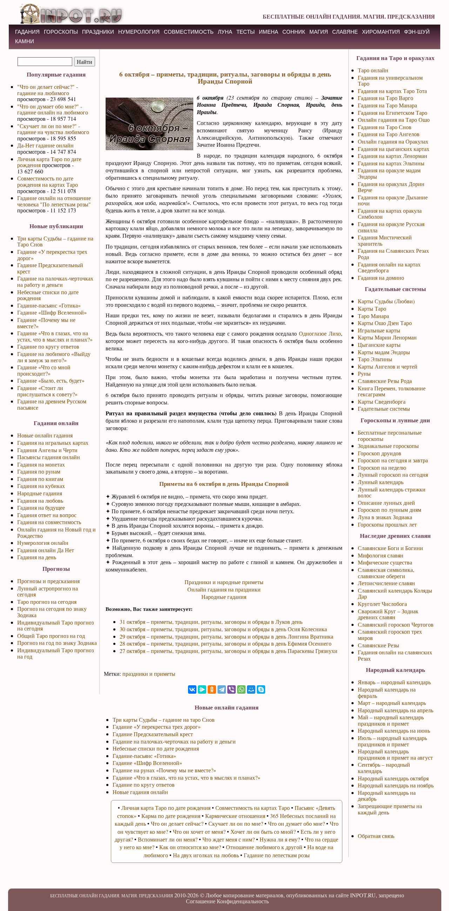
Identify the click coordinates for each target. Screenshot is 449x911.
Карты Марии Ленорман (387, 337)
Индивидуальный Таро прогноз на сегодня (55, 625)
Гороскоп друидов (379, 453)
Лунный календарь (380, 482)
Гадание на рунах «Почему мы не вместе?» (164, 770)
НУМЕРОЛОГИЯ (139, 32)
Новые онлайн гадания (45, 435)
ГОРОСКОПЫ (61, 32)
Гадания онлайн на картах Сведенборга (389, 267)
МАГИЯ (318, 32)
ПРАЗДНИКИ (98, 32)
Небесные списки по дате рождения (48, 295)
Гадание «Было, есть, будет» (51, 380)
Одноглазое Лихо (320, 333)
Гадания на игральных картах (52, 442)
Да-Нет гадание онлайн (45, 145)
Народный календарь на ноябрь (396, 785)
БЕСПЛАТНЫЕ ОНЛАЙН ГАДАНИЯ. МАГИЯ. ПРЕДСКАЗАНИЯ (349, 16)
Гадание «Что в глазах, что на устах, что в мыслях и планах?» (55, 336)
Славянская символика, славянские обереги (386, 573)
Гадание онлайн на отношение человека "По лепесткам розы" (54, 201)
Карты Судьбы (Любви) (386, 301)
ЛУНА (225, 32)
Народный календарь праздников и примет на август (395, 754)
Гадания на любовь (40, 500)
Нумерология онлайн (42, 542)
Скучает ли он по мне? (235, 823)
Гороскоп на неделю (382, 467)
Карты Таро (372, 308)
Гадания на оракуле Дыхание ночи (393, 200)
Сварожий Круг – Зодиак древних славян (388, 614)
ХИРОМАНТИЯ (381, 32)
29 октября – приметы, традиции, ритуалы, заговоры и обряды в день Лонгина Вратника (226, 636)
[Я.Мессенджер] (202, 689)
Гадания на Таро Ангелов (389, 134)
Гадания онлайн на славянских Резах (395, 655)
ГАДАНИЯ (27, 32)
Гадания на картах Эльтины (391, 163)
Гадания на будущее (41, 507)
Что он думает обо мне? (296, 823)
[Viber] (231, 689)
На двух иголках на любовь (206, 855)
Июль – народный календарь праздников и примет (392, 741)
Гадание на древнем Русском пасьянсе (51, 404)
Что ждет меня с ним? (228, 839)
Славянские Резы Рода (385, 380)
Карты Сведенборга (382, 401)
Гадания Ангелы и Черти (47, 450)
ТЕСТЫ (245, 32)
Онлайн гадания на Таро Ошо (394, 119)
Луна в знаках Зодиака (385, 517)
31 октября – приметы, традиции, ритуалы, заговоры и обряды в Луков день (211, 621)
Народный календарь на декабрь (387, 796)
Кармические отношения (235, 815)
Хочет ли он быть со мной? (263, 831)
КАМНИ (24, 41)
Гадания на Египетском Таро (392, 112)
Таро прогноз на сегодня (46, 601)
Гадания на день (36, 557)
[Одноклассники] (212, 689)
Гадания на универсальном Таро (390, 80)
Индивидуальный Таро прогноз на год (55, 653)
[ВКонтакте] (192, 689)
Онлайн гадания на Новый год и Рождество (56, 532)
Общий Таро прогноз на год (51, 635)
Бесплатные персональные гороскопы (390, 435)
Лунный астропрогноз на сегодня (47, 591)
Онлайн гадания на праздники (224, 589)
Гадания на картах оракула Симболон (390, 213)
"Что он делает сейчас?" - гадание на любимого (47, 90)
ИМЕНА (268, 32)
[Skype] (261, 689)
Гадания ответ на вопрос (46, 515)
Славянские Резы (378, 645)
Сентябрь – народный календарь (384, 767)
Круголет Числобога (382, 603)
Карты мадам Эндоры (384, 352)
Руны (364, 373)
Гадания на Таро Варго (385, 97)
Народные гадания (39, 493)
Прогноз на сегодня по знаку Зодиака (52, 612)
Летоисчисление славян (386, 583)
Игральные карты (379, 330)
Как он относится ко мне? (190, 847)
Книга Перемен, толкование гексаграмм (391, 391)
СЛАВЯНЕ (345, 32)
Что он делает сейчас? (177, 823)
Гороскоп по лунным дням (389, 509)
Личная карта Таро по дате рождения (49, 162)
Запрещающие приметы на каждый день (390, 809)
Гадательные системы (384, 408)
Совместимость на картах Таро (252, 807)
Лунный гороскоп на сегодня (393, 474)
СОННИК (293, 32)
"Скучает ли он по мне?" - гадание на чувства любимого (53, 129)
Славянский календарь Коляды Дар (395, 593)
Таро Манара (373, 315)
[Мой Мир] (251, 689)
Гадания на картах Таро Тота (392, 90)
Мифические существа (385, 562)
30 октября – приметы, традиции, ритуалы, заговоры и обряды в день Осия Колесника (223, 629)
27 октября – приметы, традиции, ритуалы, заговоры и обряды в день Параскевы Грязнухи (228, 650)
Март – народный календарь (392, 702)
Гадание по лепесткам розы (277, 855)
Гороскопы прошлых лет (387, 524)
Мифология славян (380, 555)
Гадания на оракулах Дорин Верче (391, 187)
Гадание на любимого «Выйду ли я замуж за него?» (54, 357)
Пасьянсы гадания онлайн (48, 457)
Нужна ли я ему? (280, 839)
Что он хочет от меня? (199, 831)
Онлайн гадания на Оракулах (393, 141)
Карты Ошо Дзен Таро (385, 322)
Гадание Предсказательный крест (50, 268)
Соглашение (200, 901)
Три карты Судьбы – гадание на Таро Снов (55, 241)
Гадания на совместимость (49, 522)
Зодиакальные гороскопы (388, 445)
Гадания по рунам (38, 471)
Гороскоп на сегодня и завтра (393, 460)
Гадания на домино (381, 277)
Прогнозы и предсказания (48, 581)
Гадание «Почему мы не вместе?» (46, 323)
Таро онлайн (373, 70)
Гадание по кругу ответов (48, 346)
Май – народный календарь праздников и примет (391, 720)
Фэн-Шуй (417, 32)
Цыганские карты (379, 344)
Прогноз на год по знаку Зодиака (57, 642)
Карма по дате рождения (170, 815)
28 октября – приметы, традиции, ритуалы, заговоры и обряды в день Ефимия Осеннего (225, 643)
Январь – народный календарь (394, 682)
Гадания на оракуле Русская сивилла (391, 227)
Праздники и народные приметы (224, 582)
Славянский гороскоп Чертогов (396, 624)
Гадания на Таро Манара (387, 105)
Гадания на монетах (41, 464)
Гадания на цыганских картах (393, 148)
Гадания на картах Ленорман (392, 155)
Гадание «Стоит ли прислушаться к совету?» (47, 391)
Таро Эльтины (375, 359)
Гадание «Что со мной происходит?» (44, 370)
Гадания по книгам (40, 478)
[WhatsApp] (241, 689)
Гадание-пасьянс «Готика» (49, 305)
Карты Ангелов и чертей (387, 366)
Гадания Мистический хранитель (385, 240)
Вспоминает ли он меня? (167, 839)
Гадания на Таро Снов (384, 127)
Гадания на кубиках (41, 485)
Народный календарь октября (393, 778)
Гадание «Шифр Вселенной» (52, 312)
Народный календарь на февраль (387, 692)
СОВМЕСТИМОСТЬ (189, 32)
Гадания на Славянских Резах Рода (393, 253)
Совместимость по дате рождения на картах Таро (47, 181)
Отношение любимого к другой (264, 847)
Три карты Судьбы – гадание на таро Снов (164, 719)
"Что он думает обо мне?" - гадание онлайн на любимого (52, 109)
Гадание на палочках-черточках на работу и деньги (55, 281)
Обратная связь (376, 835)
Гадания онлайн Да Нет (45, 550)
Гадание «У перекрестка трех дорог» (52, 255)
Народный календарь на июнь (394, 730)
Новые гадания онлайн (140, 792)
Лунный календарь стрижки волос (391, 492)
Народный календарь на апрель (395, 710)
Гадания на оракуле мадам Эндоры (389, 173)
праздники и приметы (148, 673)
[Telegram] (221, 689)
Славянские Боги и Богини (390, 548)
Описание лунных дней (386, 502)
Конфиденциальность (243, 901)
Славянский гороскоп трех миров (390, 634)
